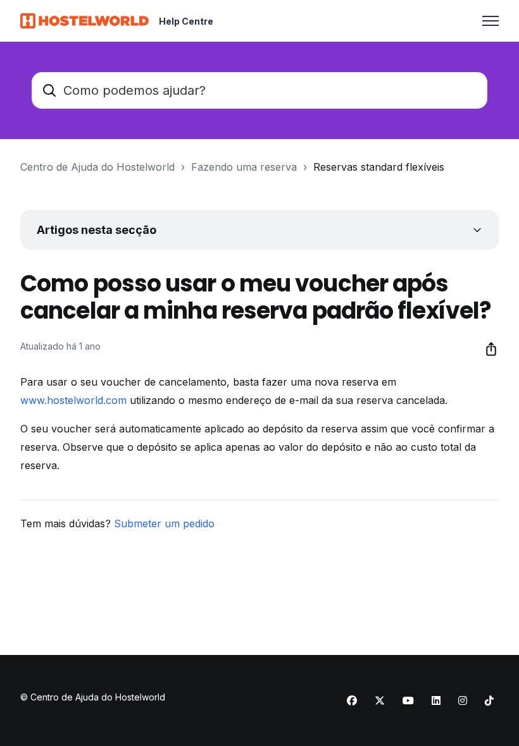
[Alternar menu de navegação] (490, 21)
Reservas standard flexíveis (378, 167)
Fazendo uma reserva (244, 167)
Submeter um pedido (164, 523)
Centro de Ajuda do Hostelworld (97, 167)
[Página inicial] (84, 20)
